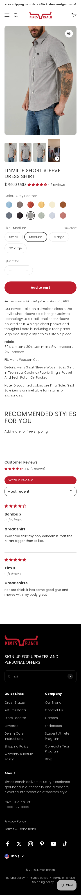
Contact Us (54, 710)
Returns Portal (15, 710)
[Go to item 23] (25, 153)
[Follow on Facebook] (7, 844)
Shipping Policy (16, 746)
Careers (51, 718)
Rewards (11, 726)
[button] (38, 185)
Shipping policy (43, 882)
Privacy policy (38, 878)
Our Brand (53, 702)
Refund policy (15, 878)
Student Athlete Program (57, 736)
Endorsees (53, 726)
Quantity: (11, 261)
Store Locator (15, 718)
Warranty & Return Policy (18, 756)
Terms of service (64, 878)
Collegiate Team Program (58, 749)
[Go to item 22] (10, 153)
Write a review (20, 480)
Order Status (14, 702)
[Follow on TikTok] (65, 844)
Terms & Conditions (20, 829)
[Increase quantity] (27, 270)
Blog (48, 759)
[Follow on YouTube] (53, 844)
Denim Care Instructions (14, 736)
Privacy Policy (15, 821)
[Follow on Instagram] (30, 844)
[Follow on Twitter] (19, 844)
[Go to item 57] (54, 151)
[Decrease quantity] (10, 270)
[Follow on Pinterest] (42, 844)
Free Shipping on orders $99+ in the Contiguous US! (40, 4)
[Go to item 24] (39, 153)
